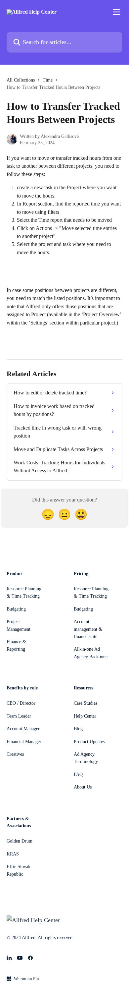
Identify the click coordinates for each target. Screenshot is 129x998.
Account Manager (23, 728)
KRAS (13, 853)
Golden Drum (19, 841)
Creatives (15, 754)
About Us (83, 787)
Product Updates (89, 741)
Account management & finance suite (88, 629)
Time (48, 80)
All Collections (21, 80)
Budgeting (16, 609)
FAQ (78, 774)
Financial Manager (24, 741)
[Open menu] (116, 12)
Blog (78, 728)
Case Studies (85, 703)
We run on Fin (26, 978)
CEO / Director (21, 703)
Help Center (85, 716)
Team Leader (19, 716)
